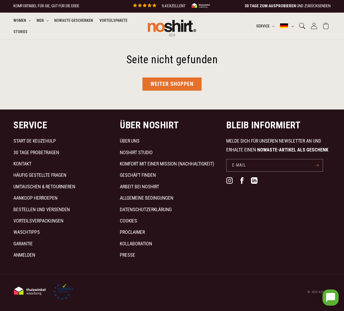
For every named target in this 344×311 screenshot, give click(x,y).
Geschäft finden (138, 175)
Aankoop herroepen (35, 198)
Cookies (128, 221)
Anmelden (24, 255)
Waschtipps (26, 232)
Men (40, 20)
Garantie (23, 243)
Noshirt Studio (136, 152)
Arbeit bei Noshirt (139, 186)
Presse (127, 255)
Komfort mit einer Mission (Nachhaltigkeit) (167, 164)
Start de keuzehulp (34, 141)
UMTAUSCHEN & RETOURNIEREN (44, 186)
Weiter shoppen (172, 84)
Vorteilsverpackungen (38, 221)
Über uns (129, 141)
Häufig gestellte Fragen (39, 175)
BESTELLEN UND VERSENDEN (41, 209)
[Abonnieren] (317, 165)
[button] (21, 20)
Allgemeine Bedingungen (146, 198)
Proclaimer (132, 232)
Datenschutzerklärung (146, 209)
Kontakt (22, 164)
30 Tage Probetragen (36, 152)
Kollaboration (136, 243)
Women (19, 20)
